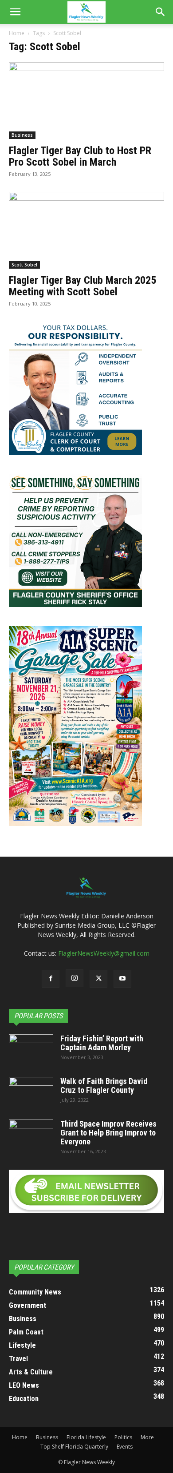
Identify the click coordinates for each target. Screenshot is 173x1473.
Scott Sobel (24, 265)
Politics (123, 1437)
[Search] (160, 12)
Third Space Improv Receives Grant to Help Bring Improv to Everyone (108, 1132)
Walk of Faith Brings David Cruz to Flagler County (103, 1085)
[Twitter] (98, 979)
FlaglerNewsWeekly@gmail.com (103, 953)
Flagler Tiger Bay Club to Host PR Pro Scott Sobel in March (80, 156)
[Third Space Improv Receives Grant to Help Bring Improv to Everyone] (31, 1135)
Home (16, 33)
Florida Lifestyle (86, 1437)
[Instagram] (74, 978)
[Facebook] (50, 979)
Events (125, 1446)
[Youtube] (122, 979)
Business (22, 135)
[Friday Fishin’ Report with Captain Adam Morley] (31, 1049)
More (147, 1437)
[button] (15, 12)
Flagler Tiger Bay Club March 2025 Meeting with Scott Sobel (82, 286)
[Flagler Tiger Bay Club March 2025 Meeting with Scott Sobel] (86, 230)
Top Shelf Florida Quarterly (74, 1446)
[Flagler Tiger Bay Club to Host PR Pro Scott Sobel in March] (86, 100)
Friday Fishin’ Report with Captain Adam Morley (101, 1043)
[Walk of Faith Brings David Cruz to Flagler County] (31, 1092)
